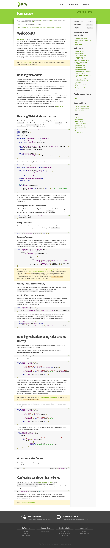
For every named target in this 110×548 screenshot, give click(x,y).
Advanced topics (79, 99)
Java (91, 24)
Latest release (79, 119)
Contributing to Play (80, 127)
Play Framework (23, 4)
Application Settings (80, 86)
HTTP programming (80, 55)
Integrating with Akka (81, 79)
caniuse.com (27, 62)
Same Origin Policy (51, 270)
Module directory (79, 133)
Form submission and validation (81, 62)
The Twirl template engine (82, 60)
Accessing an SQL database (83, 71)
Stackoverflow (47, 519)
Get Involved (86, 4)
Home (77, 117)
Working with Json (80, 65)
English (89, 28)
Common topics (79, 110)
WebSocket (59, 106)
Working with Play (80, 125)
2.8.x (51, 20)
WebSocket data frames (45, 482)
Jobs (45, 531)
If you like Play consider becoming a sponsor (75, 519)
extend (95, 19)
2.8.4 (41, 20)
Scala (88, 24)
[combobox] (42, 24)
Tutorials (26, 533)
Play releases (79, 131)
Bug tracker (64, 533)
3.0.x (90, 21)
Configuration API (80, 53)
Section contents (79, 51)
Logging (77, 90)
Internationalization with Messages (81, 81)
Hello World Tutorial (80, 123)
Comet (77, 42)
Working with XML (80, 67)
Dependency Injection (81, 84)
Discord (39, 519)
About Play (78, 129)
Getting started (79, 121)
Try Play (61, 4)
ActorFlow (55, 121)
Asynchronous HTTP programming (81, 57)
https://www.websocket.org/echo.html (46, 397)
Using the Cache (79, 73)
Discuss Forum (32, 519)
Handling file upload (80, 69)
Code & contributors (64, 531)
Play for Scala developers (82, 108)
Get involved (64, 535)
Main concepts (79, 97)
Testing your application (81, 88)
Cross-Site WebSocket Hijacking (37, 271)
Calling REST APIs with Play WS (83, 76)
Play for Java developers (82, 106)
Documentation (73, 4)
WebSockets (78, 44)
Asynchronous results (81, 38)
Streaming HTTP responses (83, 40)
